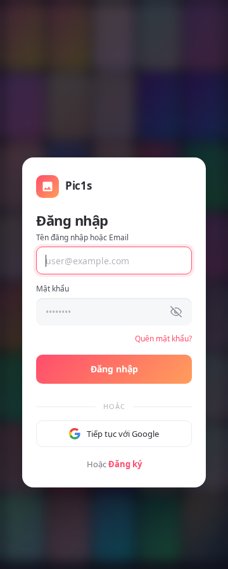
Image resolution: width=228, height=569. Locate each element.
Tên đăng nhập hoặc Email (82, 237)
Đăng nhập (114, 369)
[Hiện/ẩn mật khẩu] (176, 311)
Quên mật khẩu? (163, 338)
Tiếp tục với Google (123, 433)
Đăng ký (125, 464)
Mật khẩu (52, 288)
